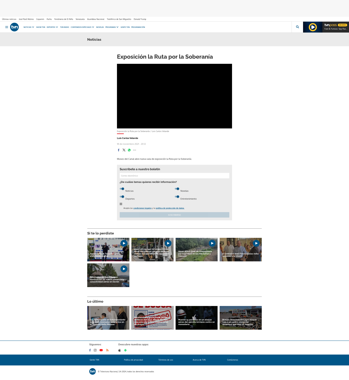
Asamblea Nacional (95, 19)
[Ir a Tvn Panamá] (14, 27)
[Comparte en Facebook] (118, 150)
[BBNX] (92, 371)
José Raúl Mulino (26, 19)
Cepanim (40, 19)
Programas (110, 27)
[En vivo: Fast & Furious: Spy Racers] (312, 27)
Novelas (100, 27)
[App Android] (126, 350)
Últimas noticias (9, 19)
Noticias (27, 27)
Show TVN (40, 27)
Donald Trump (140, 19)
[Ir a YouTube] (102, 350)
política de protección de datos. (170, 208)
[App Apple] (120, 350)
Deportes (51, 27)
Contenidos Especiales (81, 27)
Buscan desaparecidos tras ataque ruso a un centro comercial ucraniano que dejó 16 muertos (239, 322)
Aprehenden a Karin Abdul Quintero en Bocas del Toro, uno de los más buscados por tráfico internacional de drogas (152, 321)
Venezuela (80, 19)
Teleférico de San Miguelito (119, 19)
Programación (138, 27)
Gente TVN (125, 27)
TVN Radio (64, 27)
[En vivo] (326, 24)
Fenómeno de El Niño (63, 19)
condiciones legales (142, 208)
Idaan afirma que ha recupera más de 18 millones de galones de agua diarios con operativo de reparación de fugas (151, 252)
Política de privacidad (133, 360)
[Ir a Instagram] (96, 350)
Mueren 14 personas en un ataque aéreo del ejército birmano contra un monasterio (196, 322)
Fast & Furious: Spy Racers (336, 29)
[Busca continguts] (297, 27)
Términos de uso (165, 360)
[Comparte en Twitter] (124, 150)
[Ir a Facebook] (90, 350)
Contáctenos (232, 360)
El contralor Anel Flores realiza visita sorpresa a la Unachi (240, 255)
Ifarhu (49, 19)
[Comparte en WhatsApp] (129, 150)
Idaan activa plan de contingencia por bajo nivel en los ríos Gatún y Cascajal (195, 253)
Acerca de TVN (199, 360)
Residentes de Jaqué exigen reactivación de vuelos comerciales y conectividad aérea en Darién (108, 279)
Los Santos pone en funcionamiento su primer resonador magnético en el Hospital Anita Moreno (107, 322)
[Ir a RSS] (108, 350)
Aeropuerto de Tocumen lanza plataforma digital (105, 255)
